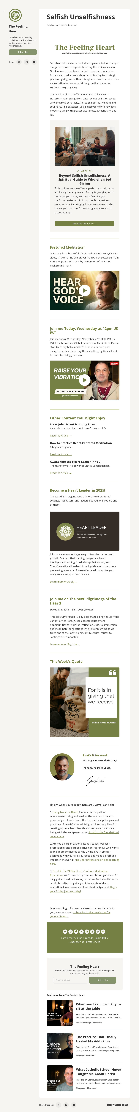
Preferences (93, 941)
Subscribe (23, 52)
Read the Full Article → (85, 223)
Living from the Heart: (65, 812)
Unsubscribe (76, 941)
